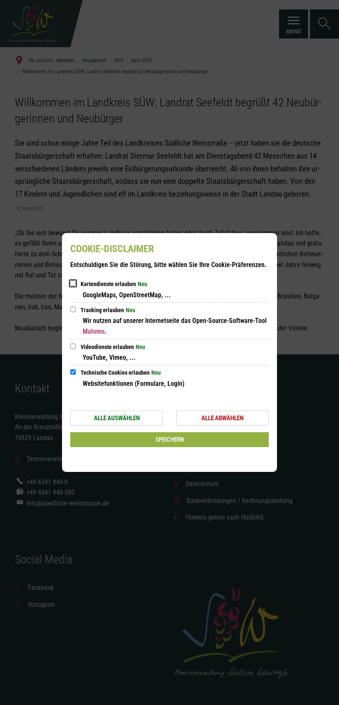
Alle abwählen (222, 418)
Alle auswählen (117, 418)
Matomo (94, 331)
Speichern (169, 439)
